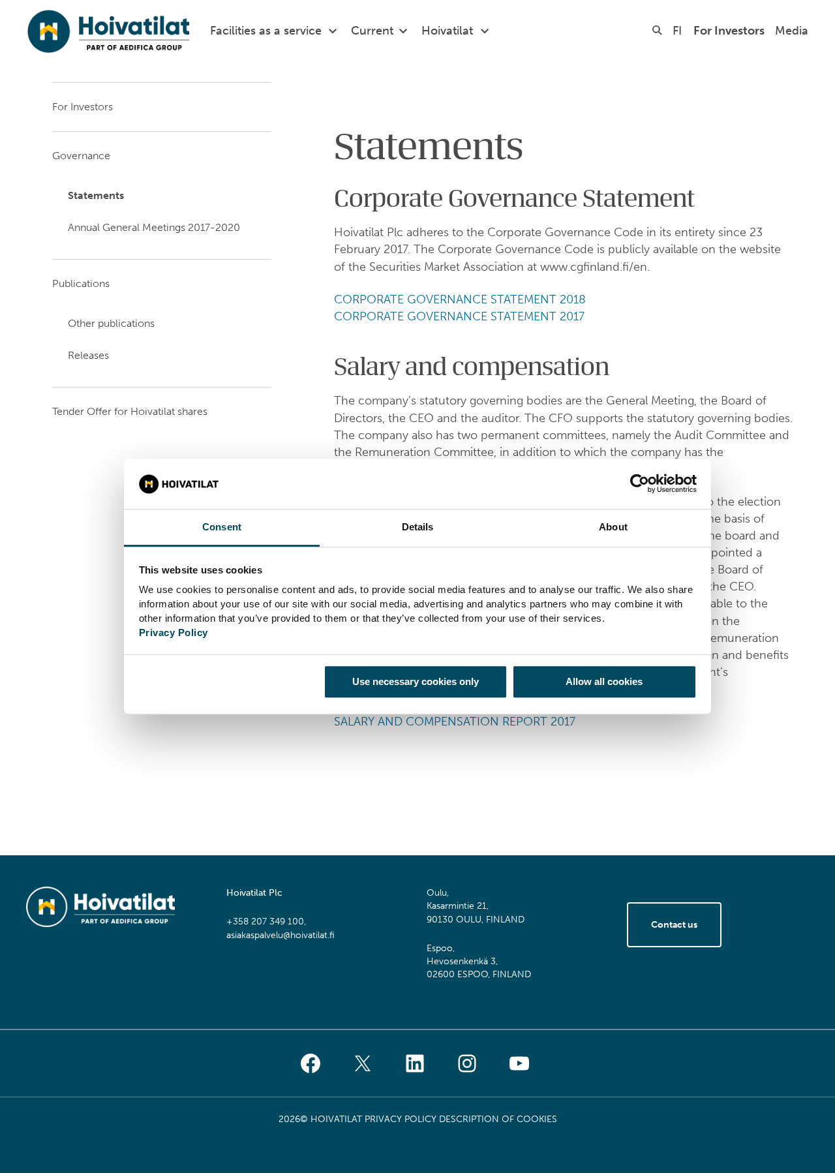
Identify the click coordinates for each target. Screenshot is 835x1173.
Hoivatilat (447, 30)
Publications (81, 283)
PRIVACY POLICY (400, 1119)
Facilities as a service (266, 30)
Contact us (674, 924)
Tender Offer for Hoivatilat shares (129, 411)
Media (791, 30)
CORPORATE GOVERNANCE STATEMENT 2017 (459, 316)
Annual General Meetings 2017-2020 (154, 227)
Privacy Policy (173, 632)
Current (372, 30)
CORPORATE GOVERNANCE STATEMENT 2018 (460, 299)
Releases (88, 355)
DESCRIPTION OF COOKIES (498, 1119)
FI (677, 30)
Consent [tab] (221, 526)
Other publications (111, 323)
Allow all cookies (604, 681)
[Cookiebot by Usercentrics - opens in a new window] (640, 484)
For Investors (729, 30)
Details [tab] (418, 526)
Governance (81, 155)
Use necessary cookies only (415, 681)
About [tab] (613, 526)
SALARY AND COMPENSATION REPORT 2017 (454, 721)
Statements (96, 195)
